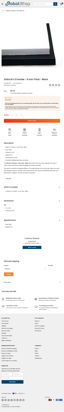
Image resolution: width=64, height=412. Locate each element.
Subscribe (12, 381)
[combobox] (43, 4)
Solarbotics (7, 83)
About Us (37, 321)
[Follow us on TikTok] (17, 400)
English (21, 393)
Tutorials (37, 355)
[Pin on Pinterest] (53, 85)
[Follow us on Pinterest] (11, 400)
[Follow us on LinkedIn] (20, 400)
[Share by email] (59, 85)
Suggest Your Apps (6, 358)
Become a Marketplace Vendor (9, 351)
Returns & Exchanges (7, 328)
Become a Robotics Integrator (9, 348)
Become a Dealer (6, 353)
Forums (37, 348)
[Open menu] (2, 4)
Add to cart (32, 120)
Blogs (36, 351)
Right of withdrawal (6, 340)
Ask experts (39, 135)
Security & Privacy (39, 328)
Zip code (50, 265)
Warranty (4, 333)
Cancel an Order (6, 330)
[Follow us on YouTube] (14, 400)
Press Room (38, 330)
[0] (61, 4)
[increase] (21, 115)
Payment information (7, 335)
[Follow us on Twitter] (6, 400)
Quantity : (6, 115)
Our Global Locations (6, 393)
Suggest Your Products (7, 355)
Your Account (5, 321)
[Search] (55, 4)
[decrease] (12, 115)
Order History (5, 323)
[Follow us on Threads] (23, 400)
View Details (24, 135)
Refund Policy (7, 282)
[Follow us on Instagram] (8, 400)
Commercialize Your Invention (9, 360)
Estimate (8, 274)
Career (36, 323)
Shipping (4, 326)
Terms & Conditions (40, 326)
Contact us (4, 338)
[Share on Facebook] (50, 85)
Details (9, 135)
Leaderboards (38, 358)
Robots (36, 353)
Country (6, 265)
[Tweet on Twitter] (56, 85)
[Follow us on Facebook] (3, 400)
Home (3, 10)
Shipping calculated (21, 93)
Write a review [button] (32, 247)
